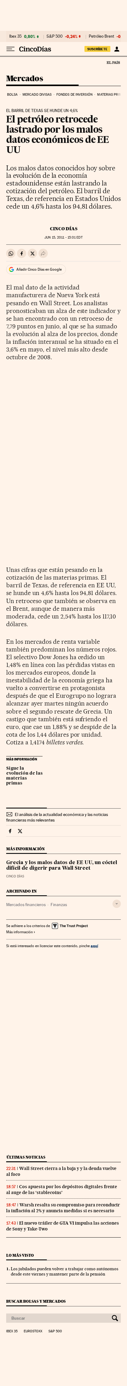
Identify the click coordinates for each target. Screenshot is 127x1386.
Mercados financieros (26, 904)
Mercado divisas (37, 95)
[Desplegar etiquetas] (117, 904)
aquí (94, 945)
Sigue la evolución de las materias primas (24, 775)
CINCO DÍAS (63, 228)
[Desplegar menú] (10, 49)
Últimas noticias (25, 1157)
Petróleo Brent (101, 36)
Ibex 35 (15, 36)
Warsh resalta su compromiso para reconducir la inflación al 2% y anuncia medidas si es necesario (63, 1207)
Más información (19, 932)
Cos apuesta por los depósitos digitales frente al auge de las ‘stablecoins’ (61, 1189)
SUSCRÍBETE (97, 49)
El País (113, 62)
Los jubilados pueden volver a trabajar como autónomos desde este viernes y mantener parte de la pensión (64, 1271)
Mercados (24, 79)
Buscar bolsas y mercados (36, 1301)
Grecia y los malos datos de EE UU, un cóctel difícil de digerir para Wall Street (61, 865)
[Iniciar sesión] (117, 49)
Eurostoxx (33, 1331)
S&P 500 (55, 36)
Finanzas (59, 904)
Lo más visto (20, 1255)
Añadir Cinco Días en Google (39, 269)
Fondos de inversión (74, 95)
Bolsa (12, 95)
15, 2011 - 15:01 (63, 237)
